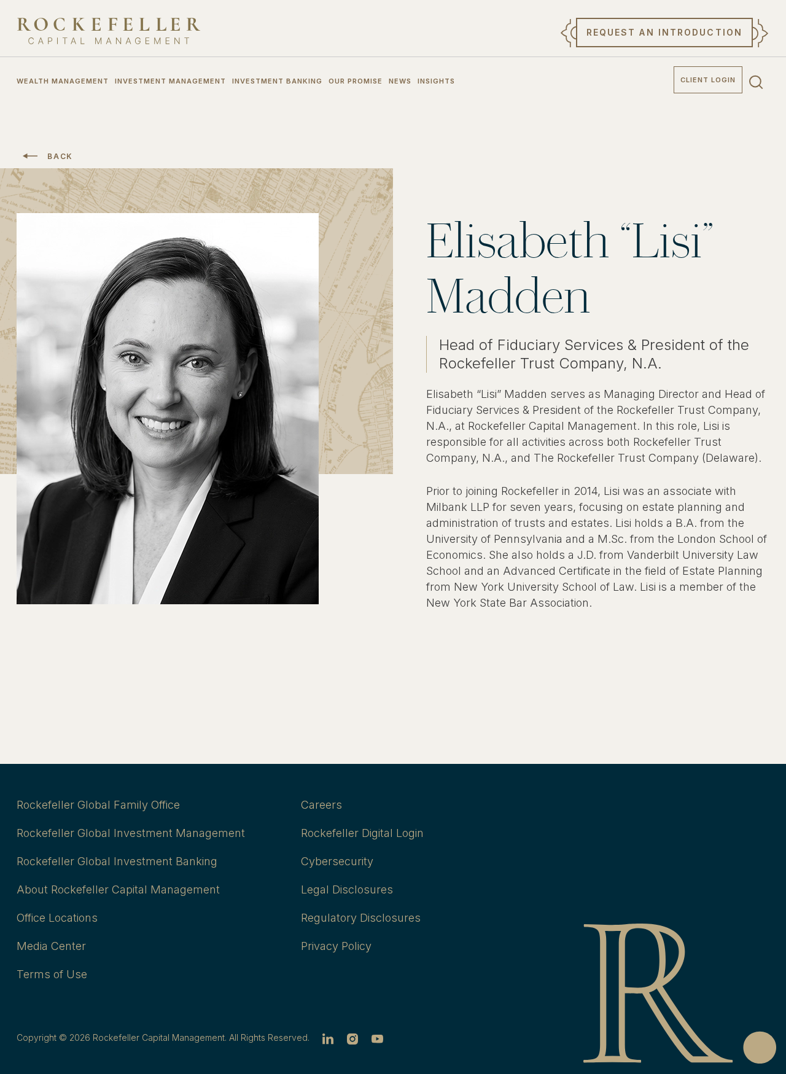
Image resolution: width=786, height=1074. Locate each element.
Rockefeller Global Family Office (98, 804)
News (400, 81)
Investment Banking (277, 81)
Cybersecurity (337, 861)
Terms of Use (52, 974)
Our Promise (356, 81)
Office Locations (57, 917)
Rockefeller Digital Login (362, 833)
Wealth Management (63, 81)
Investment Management (170, 81)
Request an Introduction (664, 32)
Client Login (708, 80)
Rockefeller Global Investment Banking (117, 861)
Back (60, 156)
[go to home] (109, 31)
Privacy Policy (336, 946)
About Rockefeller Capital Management (118, 889)
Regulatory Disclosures (361, 917)
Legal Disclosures (347, 889)
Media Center (51, 946)
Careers (321, 804)
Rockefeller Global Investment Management (131, 833)
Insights (436, 81)
